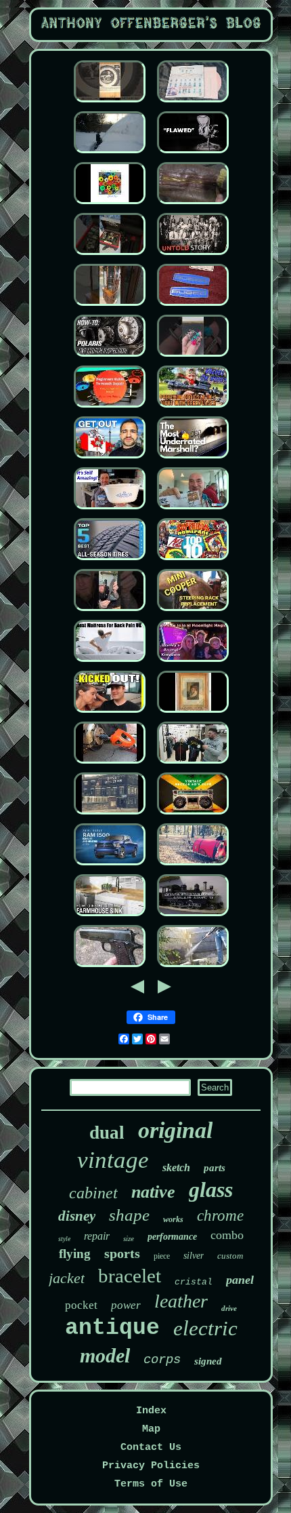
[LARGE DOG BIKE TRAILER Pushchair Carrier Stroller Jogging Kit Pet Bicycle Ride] (192, 865)
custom (230, 1256)
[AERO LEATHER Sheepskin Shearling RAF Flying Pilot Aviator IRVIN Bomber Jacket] (192, 204)
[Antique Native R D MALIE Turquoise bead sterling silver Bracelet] (192, 357)
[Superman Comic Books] (192, 560)
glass (211, 1189)
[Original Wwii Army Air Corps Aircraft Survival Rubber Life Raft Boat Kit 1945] (109, 967)
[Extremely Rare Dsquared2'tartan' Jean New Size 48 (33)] (192, 764)
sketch (176, 1167)
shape (129, 1215)
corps (162, 1359)
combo (227, 1235)
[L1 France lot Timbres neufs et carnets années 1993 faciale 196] (192, 509)
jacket (67, 1278)
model (105, 1355)
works (173, 1219)
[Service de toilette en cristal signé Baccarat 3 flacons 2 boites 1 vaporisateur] (192, 713)
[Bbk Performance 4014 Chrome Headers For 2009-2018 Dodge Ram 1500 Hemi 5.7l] (109, 865)
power (126, 1305)
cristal (193, 1282)
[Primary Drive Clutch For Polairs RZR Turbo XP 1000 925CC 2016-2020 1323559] (109, 357)
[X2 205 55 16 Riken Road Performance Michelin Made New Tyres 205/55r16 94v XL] (109, 560)
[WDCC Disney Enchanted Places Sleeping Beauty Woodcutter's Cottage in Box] (192, 662)
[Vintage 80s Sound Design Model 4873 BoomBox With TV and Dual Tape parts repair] (192, 815)
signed (208, 1361)
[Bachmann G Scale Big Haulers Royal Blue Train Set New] (192, 916)
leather (181, 1301)
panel (240, 1279)
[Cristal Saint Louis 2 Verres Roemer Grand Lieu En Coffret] (109, 713)
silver (193, 1256)
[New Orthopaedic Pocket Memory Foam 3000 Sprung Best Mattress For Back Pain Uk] (109, 662)
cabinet (93, 1193)
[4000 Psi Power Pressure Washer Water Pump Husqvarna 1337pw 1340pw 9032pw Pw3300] (192, 967)
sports (122, 1253)
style (64, 1238)
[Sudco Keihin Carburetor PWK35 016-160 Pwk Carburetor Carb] (192, 306)
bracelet (129, 1275)
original (175, 1130)
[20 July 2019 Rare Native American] (192, 255)
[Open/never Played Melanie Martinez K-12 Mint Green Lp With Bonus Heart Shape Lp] (192, 103)
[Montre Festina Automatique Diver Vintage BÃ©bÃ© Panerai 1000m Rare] (109, 255)
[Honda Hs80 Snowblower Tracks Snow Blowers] (109, 153)
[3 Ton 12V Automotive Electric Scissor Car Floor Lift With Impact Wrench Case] (109, 764)
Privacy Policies (151, 1466)
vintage (113, 1160)
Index (151, 1411)
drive (229, 1308)
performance (172, 1237)
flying (75, 1253)
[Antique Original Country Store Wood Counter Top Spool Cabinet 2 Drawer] (109, 916)
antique (112, 1328)
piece (162, 1256)
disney (76, 1216)
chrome (220, 1215)
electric (205, 1328)
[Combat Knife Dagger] (109, 611)
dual (107, 1132)
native (153, 1192)
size (128, 1238)
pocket (81, 1305)
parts (214, 1167)
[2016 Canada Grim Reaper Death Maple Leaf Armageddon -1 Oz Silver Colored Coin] (109, 459)
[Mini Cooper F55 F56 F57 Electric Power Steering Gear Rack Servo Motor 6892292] (192, 611)
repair (97, 1236)
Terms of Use (150, 1484)
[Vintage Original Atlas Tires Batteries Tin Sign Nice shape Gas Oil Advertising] (109, 103)
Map (151, 1429)
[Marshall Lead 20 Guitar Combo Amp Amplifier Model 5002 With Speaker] (192, 459)
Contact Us (150, 1447)
